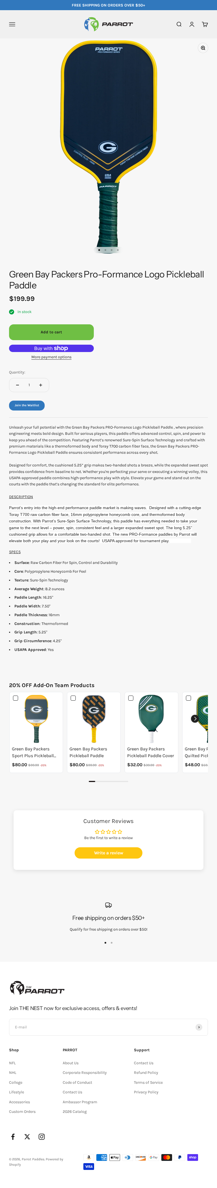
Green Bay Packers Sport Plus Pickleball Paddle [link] (33, 752)
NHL (12, 1072)
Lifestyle (16, 1092)
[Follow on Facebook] (13, 1137)
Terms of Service (148, 1082)
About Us (71, 1063)
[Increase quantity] (40, 385)
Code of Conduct (77, 1082)
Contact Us (72, 1092)
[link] (36, 718)
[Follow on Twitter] (27, 1137)
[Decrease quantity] (17, 385)
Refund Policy (146, 1072)
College (15, 1082)
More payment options (51, 357)
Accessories (19, 1102)
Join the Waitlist (27, 405)
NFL (12, 1063)
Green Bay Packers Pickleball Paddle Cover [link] (150, 752)
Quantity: (17, 372)
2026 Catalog (75, 1111)
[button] (195, 719)
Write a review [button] (108, 852)
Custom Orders (22, 1111)
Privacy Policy (146, 1092)
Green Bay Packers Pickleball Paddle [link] (88, 752)
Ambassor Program (80, 1102)
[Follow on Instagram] (41, 1137)
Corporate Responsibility (85, 1072)
